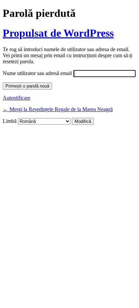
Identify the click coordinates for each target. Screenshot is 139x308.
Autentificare (16, 98)
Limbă (10, 121)
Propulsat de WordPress (58, 33)
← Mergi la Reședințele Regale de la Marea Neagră (58, 109)
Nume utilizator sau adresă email (37, 73)
